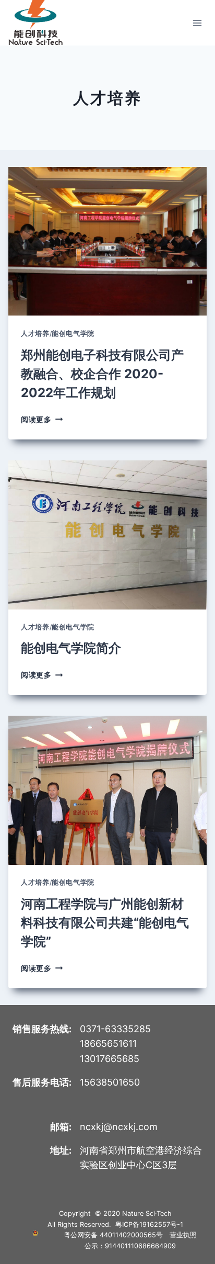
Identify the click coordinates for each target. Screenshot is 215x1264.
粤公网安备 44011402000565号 (113, 1235)
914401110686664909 (140, 1246)
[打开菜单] (197, 23)
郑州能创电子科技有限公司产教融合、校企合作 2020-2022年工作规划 (102, 373)
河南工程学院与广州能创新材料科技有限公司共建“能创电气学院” (105, 922)
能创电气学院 (73, 333)
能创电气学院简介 (71, 648)
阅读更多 (42, 419)
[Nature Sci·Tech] (35, 23)
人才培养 (35, 333)
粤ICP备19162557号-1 (149, 1224)
